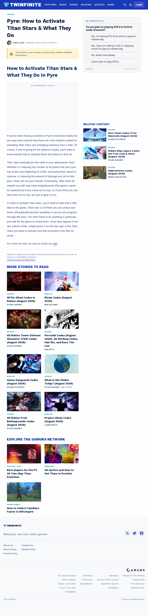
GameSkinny (86, 584)
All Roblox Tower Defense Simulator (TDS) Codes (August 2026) (24, 339)
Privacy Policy (10, 553)
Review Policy (28, 549)
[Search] (125, 5)
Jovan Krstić (51, 425)
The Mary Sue (138, 584)
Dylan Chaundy (14, 305)
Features (51, 4)
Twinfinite (87, 575)
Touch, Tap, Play (67, 588)
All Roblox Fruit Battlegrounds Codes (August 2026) (20, 421)
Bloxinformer (138, 588)
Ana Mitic (49, 349)
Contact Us (27, 545)
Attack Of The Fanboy (134, 575)
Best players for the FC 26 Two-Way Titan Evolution (22, 473)
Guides (73, 4)
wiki (55, 243)
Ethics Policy (9, 549)
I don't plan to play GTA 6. (105, 61)
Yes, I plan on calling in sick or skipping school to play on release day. (112, 47)
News (62, 4)
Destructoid (139, 579)
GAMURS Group (138, 599)
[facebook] (142, 533)
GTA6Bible (70, 592)
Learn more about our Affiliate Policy (21, 260)
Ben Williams (51, 305)
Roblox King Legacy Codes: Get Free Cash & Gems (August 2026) (124, 153)
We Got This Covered (107, 579)
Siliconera (87, 579)
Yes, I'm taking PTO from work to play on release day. (113, 38)
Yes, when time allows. (103, 55)
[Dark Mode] (131, 5)
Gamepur (113, 575)
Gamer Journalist (67, 584)
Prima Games (69, 579)
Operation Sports (109, 584)
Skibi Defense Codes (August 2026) (120, 172)
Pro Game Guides (67, 575)
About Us (8, 545)
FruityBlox (113, 588)
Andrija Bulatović (117, 177)
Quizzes (99, 4)
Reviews (86, 4)
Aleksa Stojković (15, 387)
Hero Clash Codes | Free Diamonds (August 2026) (122, 134)
